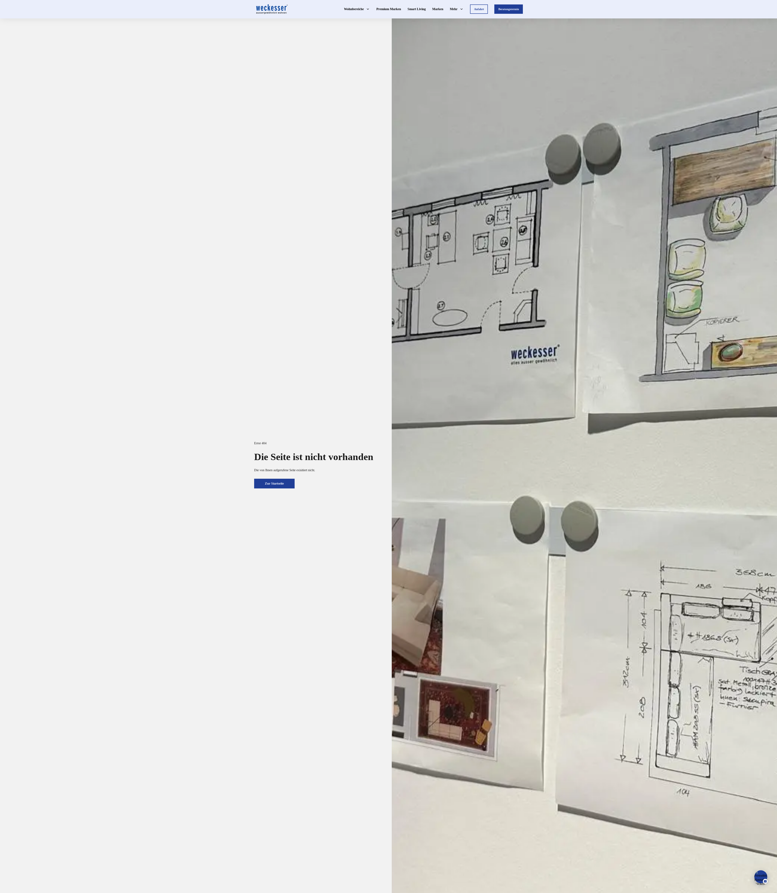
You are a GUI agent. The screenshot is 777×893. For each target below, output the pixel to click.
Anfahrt (479, 9)
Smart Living (417, 9)
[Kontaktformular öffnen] (760, 876)
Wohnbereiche (354, 9)
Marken (437, 9)
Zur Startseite (274, 483)
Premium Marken (388, 9)
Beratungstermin (508, 9)
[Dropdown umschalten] (368, 9)
